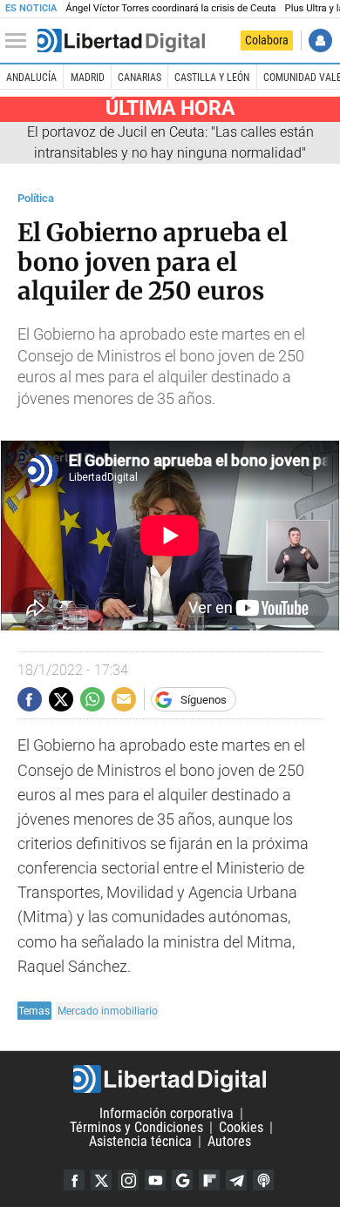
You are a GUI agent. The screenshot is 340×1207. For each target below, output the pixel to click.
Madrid (88, 77)
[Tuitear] (61, 699)
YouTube (155, 1180)
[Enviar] (92, 699)
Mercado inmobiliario (108, 1010)
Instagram (128, 1180)
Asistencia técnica (140, 1141)
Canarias (139, 77)
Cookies (241, 1127)
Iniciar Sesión (320, 40)
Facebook (74, 1180)
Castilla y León (211, 77)
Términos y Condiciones (136, 1127)
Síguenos (203, 699)
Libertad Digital (170, 1079)
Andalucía (31, 77)
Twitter (101, 1180)
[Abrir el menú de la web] (20, 41)
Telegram (236, 1180)
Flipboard (209, 1180)
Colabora (267, 40)
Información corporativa (166, 1113)
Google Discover (182, 1180)
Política (35, 198)
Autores (229, 1141)
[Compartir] (29, 699)
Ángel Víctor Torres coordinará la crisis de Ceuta (170, 8)
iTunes (263, 1180)
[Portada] (121, 41)
